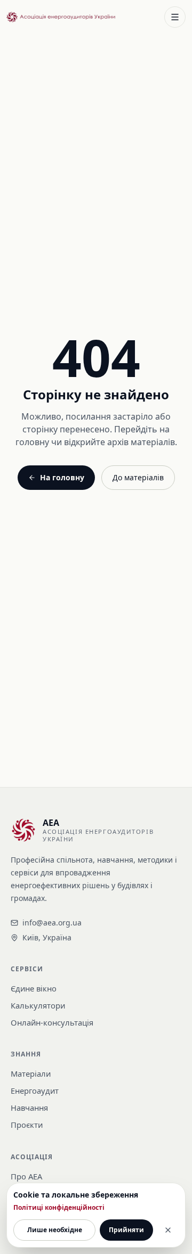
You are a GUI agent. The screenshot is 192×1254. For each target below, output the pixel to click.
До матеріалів (138, 477)
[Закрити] (168, 1230)
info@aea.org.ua (52, 922)
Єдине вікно (34, 988)
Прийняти (126, 1229)
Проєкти (27, 1124)
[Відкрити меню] (175, 17)
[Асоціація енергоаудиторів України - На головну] (60, 17)
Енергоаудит (35, 1090)
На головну (62, 477)
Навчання (29, 1107)
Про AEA (26, 1176)
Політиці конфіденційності (59, 1207)
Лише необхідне (54, 1229)
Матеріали (31, 1073)
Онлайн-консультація (52, 1022)
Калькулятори (38, 1005)
